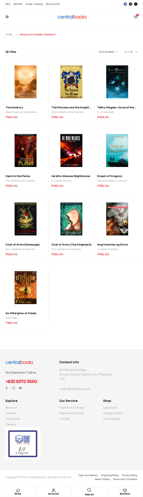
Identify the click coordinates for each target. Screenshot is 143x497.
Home (9, 34)
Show (127, 51)
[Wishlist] (125, 490)
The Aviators (14, 107)
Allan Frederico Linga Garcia (21, 112)
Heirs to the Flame (18, 176)
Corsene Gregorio (107, 249)
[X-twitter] (135, 4)
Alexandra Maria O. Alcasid (112, 180)
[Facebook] (125, 4)
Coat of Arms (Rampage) (23, 244)
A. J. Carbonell (105, 112)
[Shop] (18, 490)
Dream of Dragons (109, 176)
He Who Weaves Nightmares (70, 176)
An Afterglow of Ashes (21, 313)
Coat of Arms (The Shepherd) (71, 244)
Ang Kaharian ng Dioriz (112, 244)
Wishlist (125, 493)
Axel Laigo (11, 317)
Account (53, 493)
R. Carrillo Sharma (61, 180)
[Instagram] (130, 4)
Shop (18, 493)
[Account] (53, 490)
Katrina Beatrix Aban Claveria (67, 112)
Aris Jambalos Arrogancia (20, 180)
